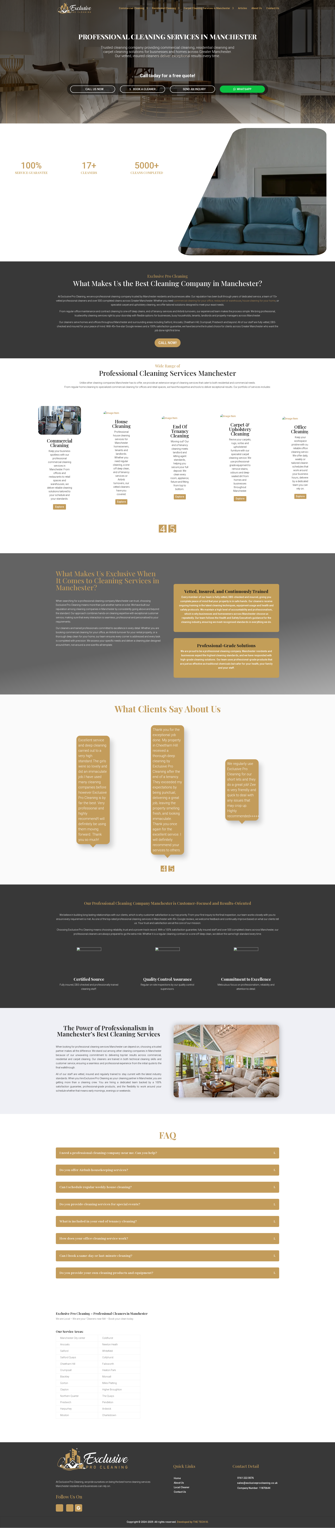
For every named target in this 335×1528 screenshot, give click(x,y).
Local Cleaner (181, 1487)
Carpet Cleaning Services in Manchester (207, 8)
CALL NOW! (167, 343)
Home (177, 1478)
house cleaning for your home (259, 300)
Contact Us (272, 8)
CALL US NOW (94, 89)
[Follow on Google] (78, 1508)
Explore (59, 506)
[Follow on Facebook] (59, 1508)
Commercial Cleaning (131, 8)
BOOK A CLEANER (144, 89)
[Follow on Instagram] (69, 1508)
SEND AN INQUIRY (194, 89)
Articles (242, 8)
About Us (256, 8)
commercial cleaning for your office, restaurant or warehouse (207, 300)
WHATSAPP (244, 89)
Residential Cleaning (164, 8)
